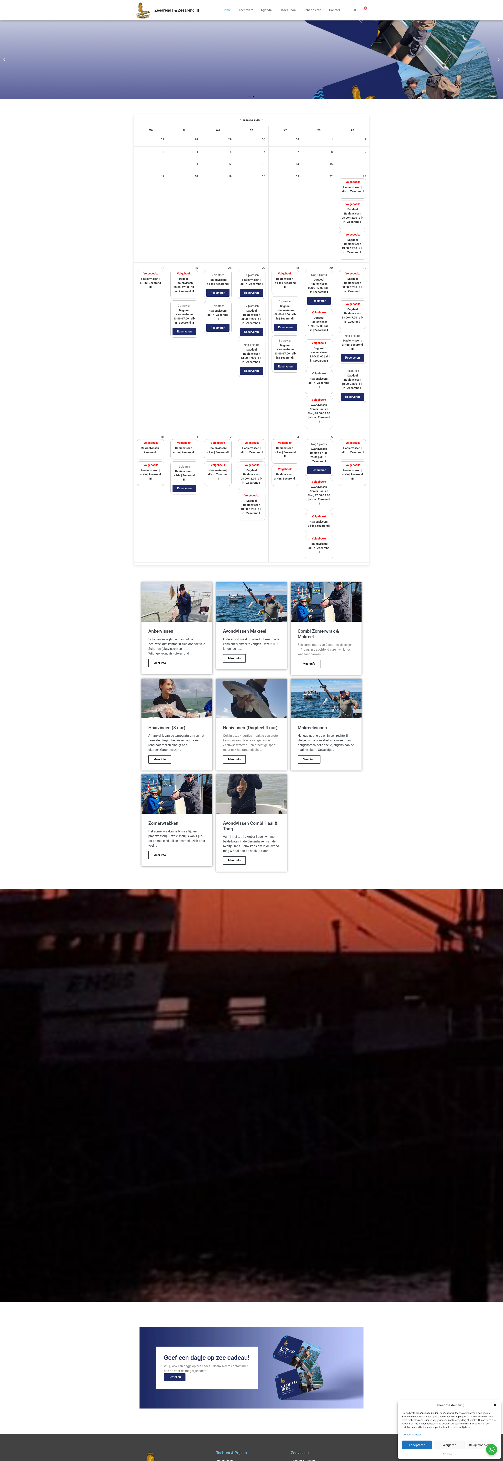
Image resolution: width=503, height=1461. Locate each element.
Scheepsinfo (312, 10)
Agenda (266, 10)
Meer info (159, 663)
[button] (495, 1405)
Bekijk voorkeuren (482, 1445)
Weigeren (449, 1445)
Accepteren (416, 1445)
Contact (334, 10)
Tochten (244, 10)
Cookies (447, 1454)
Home (226, 10)
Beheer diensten (412, 1434)
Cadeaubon (288, 10)
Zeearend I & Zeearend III (176, 10)
